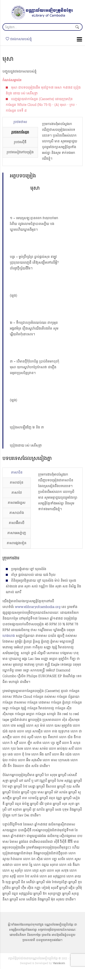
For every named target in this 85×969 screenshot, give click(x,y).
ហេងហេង (8, 636)
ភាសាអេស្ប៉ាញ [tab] (16, 533)
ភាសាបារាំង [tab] (16, 513)
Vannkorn (59, 963)
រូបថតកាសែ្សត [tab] (20, 132)
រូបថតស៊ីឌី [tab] (20, 142)
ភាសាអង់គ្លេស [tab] (16, 502)
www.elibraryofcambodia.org (37, 607)
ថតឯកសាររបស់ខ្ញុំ (20, 39)
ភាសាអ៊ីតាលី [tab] (16, 523)
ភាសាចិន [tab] (16, 472)
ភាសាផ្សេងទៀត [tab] (16, 543)
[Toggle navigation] (78, 39)
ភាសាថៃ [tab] (17, 492)
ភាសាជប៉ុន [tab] (16, 482)
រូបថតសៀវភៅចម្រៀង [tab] (20, 152)
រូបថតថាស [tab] (20, 122)
